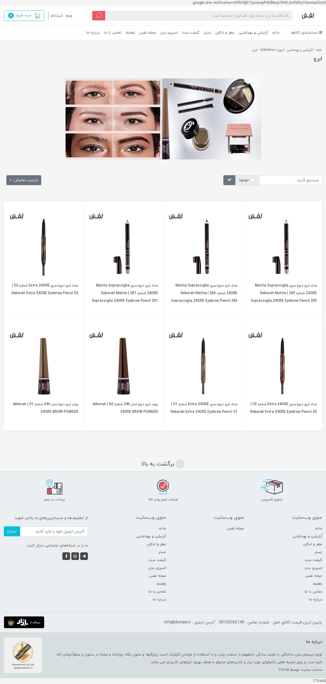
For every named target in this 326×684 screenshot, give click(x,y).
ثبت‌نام (57, 15)
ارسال (12, 531)
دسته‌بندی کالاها (305, 32)
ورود (68, 15)
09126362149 (231, 622)
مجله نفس (147, 32)
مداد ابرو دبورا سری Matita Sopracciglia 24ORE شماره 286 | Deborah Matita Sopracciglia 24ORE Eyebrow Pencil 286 (204, 293)
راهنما (130, 32)
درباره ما (93, 32)
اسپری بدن (169, 32)
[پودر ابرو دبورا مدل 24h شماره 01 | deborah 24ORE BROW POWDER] (43, 360)
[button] (24, 15)
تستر (207, 32)
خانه (275, 32)
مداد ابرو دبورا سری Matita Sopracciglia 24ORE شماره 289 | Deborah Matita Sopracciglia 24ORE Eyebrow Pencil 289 (284, 293)
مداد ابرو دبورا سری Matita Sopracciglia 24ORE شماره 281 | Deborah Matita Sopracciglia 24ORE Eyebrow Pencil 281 (125, 293)
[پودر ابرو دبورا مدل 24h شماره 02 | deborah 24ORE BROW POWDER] (123, 360)
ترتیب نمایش (25, 180)
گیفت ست (190, 32)
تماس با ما (112, 32)
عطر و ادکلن (225, 32)
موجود (244, 180)
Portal (284, 670)
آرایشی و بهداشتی (253, 32)
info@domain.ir (177, 622)
